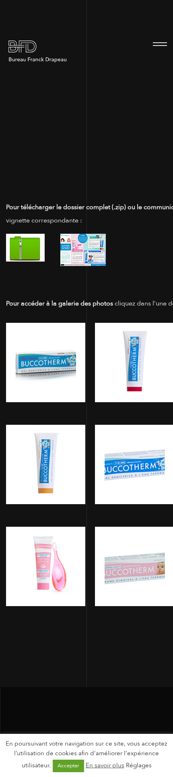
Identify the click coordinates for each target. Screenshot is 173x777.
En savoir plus (105, 765)
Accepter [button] (68, 765)
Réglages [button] (139, 765)
